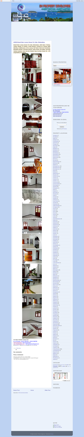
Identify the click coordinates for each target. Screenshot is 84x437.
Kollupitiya (55, 252)
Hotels (67, 364)
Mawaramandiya (56, 280)
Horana (54, 208)
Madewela (55, 265)
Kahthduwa (55, 226)
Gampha (54, 198)
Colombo (55, 177)
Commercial (55, 182)
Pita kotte (55, 327)
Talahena (55, 343)
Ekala (54, 189)
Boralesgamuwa (56, 167)
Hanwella (55, 202)
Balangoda (55, 151)
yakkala (54, 359)
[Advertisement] (23, 30)
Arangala (55, 144)
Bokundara (19, 348)
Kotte (54, 258)
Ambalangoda (55, 141)
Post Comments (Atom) (23, 392)
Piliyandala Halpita (56, 325)
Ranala (54, 337)
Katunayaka (55, 239)
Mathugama (55, 275)
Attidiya (54, 147)
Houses (54, 214)
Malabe (54, 271)
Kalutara (54, 230)
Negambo (55, 296)
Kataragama (55, 236)
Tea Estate (55, 346)
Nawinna (54, 294)
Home (32, 390)
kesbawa (55, 246)
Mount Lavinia (56, 284)
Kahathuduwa (55, 224)
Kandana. (55, 233)
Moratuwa (55, 283)
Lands (54, 261)
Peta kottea (55, 319)
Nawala (54, 293)
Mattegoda (55, 277)
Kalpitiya (54, 227)
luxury (54, 264)
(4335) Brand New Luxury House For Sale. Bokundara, (29, 42)
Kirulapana (55, 249)
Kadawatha (55, 221)
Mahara (54, 268)
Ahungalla (55, 136)
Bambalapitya (55, 152)
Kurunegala (55, 259)
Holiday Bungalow (56, 205)
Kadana (54, 220)
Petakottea (55, 321)
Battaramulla (55, 157)
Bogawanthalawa (56, 161)
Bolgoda (54, 164)
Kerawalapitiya (56, 245)
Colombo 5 (55, 179)
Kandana (55, 231)
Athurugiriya (55, 145)
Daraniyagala (55, 185)
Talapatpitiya (55, 344)
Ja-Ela (54, 215)
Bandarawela (55, 155)
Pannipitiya (55, 312)
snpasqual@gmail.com (58, 113)
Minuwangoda (56, 281)
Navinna (54, 290)
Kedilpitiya (55, 240)
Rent (54, 340)
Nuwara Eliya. (55, 305)
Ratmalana (55, 338)
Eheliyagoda (55, 188)
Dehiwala (55, 186)
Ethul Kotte (55, 192)
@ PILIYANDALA (62, 84)
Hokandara (55, 204)
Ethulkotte (55, 193)
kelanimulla (55, 242)
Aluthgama (55, 139)
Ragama (54, 334)
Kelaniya (54, 243)
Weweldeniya (55, 357)
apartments (55, 142)
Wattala (54, 354)
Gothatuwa (55, 199)
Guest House (55, 201)
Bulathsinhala (55, 173)
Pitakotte (54, 328)
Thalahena (55, 347)
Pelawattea (55, 316)
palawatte (55, 308)
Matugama (55, 278)
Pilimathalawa (55, 322)
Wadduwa (55, 353)
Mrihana (54, 286)
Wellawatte (55, 356)
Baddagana (55, 148)
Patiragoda (55, 313)
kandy (54, 234)
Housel (54, 212)
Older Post (47, 390)
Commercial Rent (56, 183)
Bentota (54, 158)
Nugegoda (55, 303)
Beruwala (55, 160)
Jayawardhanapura (57, 218)
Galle (54, 195)
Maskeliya (55, 272)
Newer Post (16, 390)
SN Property (64, 128)
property (54, 331)
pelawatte (55, 315)
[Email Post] (16, 349)
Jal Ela (54, 217)
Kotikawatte (55, 255)
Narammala (55, 289)
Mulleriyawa (55, 287)
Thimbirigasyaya (56, 350)
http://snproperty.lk (57, 116)
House (54, 211)
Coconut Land (56, 176)
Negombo (55, 297)
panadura (55, 309)
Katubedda (55, 237)
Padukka (54, 306)
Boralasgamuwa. (56, 166)
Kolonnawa (55, 253)
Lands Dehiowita (56, 262)
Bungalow (55, 174)
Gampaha (55, 196)
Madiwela (55, 267)
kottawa (54, 256)
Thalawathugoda (56, 349)
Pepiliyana (55, 318)
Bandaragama (56, 154)
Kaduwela (55, 223)
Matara (54, 274)
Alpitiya (54, 138)
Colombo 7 (55, 180)
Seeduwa (55, 341)
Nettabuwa (55, 299)
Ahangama (55, 135)
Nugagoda (55, 302)
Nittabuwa (55, 300)
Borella (54, 170)
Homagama (55, 207)
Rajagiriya (55, 335)
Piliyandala (55, 324)
